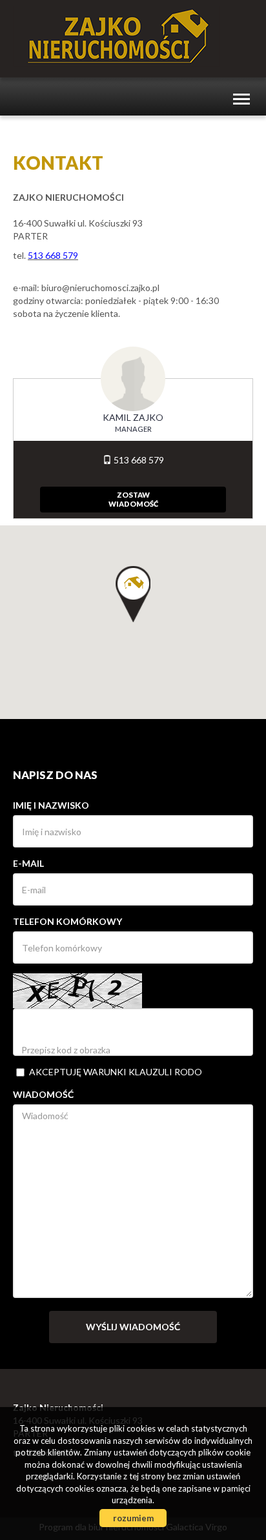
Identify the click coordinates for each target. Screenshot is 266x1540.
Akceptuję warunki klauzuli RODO (115, 1071)
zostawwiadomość (133, 499)
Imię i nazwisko (51, 805)
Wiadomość (43, 1094)
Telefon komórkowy (67, 921)
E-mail (28, 863)
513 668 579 (138, 459)
